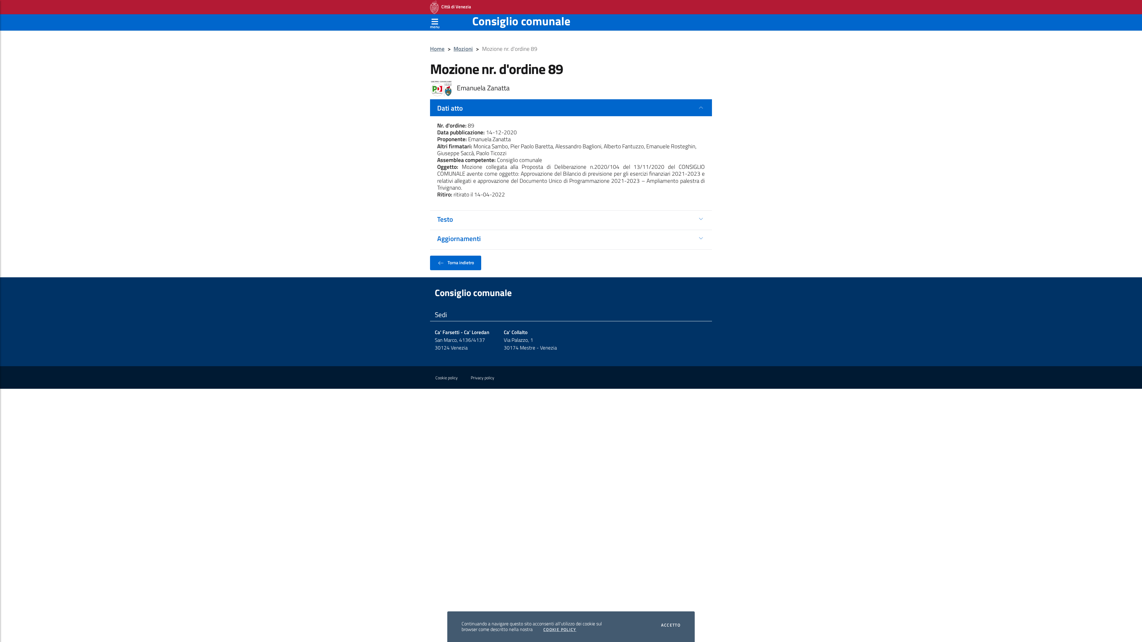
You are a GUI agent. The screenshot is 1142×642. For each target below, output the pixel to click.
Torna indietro (460, 262)
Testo (445, 219)
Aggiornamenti (459, 238)
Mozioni (463, 48)
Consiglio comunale (521, 21)
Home (437, 48)
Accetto (670, 625)
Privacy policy (482, 378)
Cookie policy (446, 378)
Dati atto (450, 108)
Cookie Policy (559, 629)
